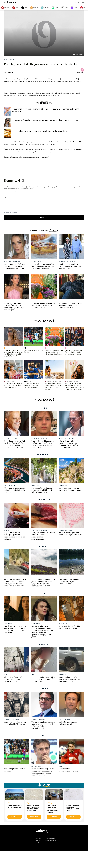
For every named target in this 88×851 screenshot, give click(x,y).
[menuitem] (79, 2)
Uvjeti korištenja (50, 838)
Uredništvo (38, 840)
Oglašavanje (39, 842)
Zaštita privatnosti (50, 840)
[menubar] (79, 2)
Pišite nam (38, 838)
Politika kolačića (50, 842)
